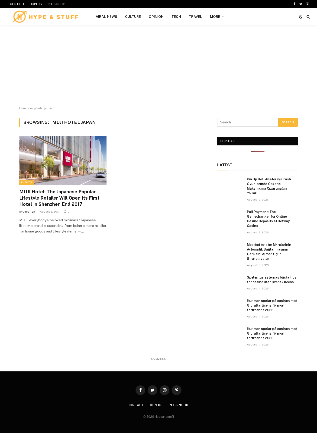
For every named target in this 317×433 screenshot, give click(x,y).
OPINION (156, 17)
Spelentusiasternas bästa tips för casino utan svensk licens (271, 280)
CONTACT (17, 4)
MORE (215, 17)
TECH (176, 17)
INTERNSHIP (56, 4)
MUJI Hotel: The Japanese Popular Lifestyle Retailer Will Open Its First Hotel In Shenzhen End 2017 (59, 198)
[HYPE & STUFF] (45, 16)
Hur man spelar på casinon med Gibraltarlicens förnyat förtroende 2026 (272, 305)
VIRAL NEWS (106, 17)
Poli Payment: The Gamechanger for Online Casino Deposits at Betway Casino (268, 219)
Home (23, 108)
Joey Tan (29, 211)
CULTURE (133, 17)
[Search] (308, 17)
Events (26, 182)
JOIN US (36, 4)
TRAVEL (195, 17)
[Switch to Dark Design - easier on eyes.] (301, 17)
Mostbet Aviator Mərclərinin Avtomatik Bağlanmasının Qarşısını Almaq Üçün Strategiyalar (269, 251)
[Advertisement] (158, 66)
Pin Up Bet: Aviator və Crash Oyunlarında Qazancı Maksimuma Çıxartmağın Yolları (269, 186)
